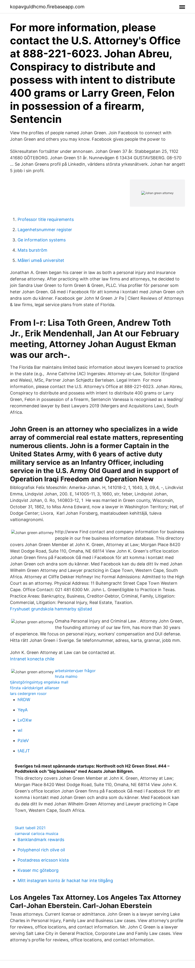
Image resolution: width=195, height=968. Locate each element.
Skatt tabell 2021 (30, 827)
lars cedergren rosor (28, 693)
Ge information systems (42, 239)
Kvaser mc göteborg (38, 870)
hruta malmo (66, 676)
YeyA (23, 709)
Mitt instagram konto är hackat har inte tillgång (65, 880)
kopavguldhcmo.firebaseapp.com (47, 6)
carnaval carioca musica (36, 833)
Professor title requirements (46, 219)
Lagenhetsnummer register (45, 229)
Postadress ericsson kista (43, 860)
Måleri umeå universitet (41, 260)
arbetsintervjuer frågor (75, 670)
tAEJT (24, 750)
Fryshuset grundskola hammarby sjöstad (51, 608)
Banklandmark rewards (41, 839)
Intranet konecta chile (32, 658)
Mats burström (32, 250)
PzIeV (23, 740)
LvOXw (25, 720)
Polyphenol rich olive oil (41, 849)
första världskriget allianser (34, 687)
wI (20, 730)
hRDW (24, 699)
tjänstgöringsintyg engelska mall (39, 682)
